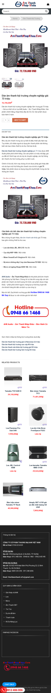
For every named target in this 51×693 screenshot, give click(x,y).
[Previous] (6, 50)
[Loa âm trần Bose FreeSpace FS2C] (38, 415)
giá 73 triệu (21, 151)
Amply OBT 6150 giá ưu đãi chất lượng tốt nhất (38, 504)
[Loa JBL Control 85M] (13, 452)
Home (15, 18)
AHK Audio (6, 277)
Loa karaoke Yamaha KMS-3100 (38, 466)
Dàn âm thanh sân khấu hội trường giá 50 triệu (20, 347)
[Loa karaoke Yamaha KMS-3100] (38, 452)
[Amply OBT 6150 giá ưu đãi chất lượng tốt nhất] (38, 489)
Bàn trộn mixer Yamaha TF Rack (13, 503)
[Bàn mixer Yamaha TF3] (38, 378)
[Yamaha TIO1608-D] (13, 378)
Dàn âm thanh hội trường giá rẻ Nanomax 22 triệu (21, 342)
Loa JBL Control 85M (13, 466)
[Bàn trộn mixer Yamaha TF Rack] (13, 489)
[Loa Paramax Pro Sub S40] (13, 415)
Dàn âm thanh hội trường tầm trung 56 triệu (19, 350)
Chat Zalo (9, 684)
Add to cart (20, 120)
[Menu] (3, 4)
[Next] (45, 50)
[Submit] (46, 11)
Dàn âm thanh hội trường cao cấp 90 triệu (18, 344)
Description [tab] (6, 132)
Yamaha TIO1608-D (13, 391)
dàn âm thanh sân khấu (29, 238)
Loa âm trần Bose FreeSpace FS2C (37, 429)
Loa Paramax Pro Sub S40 (13, 429)
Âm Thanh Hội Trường (31, 18)
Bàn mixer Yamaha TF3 (38, 392)
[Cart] (48, 4)
